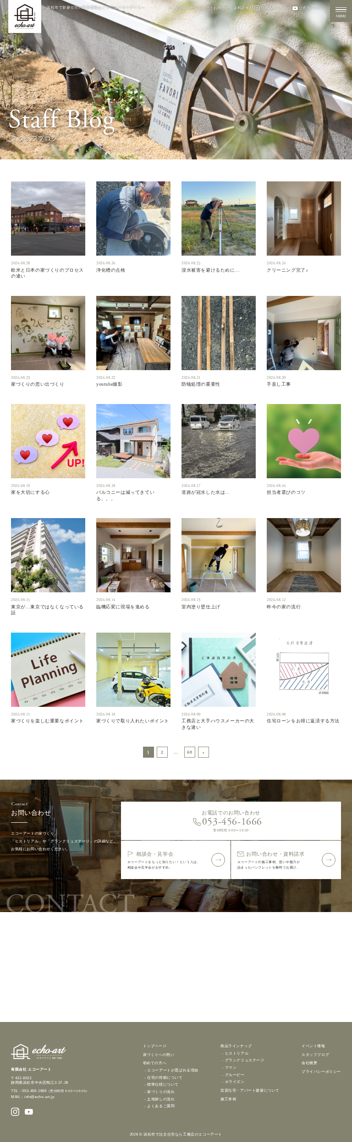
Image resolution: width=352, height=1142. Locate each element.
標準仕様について (163, 1084)
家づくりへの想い (159, 1054)
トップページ (155, 1046)
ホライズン (235, 1082)
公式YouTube (310, 7)
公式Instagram (273, 7)
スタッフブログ (315, 1054)
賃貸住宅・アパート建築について (250, 1090)
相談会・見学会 (188, 7)
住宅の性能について (164, 1078)
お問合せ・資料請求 (231, 7)
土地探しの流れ (161, 1099)
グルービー (235, 1075)
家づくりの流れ (161, 1092)
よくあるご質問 (161, 1106)
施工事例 (228, 1099)
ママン (231, 1068)
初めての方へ (155, 1062)
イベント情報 (313, 1046)
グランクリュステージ (244, 1060)
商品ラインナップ (236, 1046)
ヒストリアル (237, 1053)
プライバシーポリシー (321, 1071)
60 (189, 752)
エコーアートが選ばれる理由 (172, 1070)
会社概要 (309, 1062)
